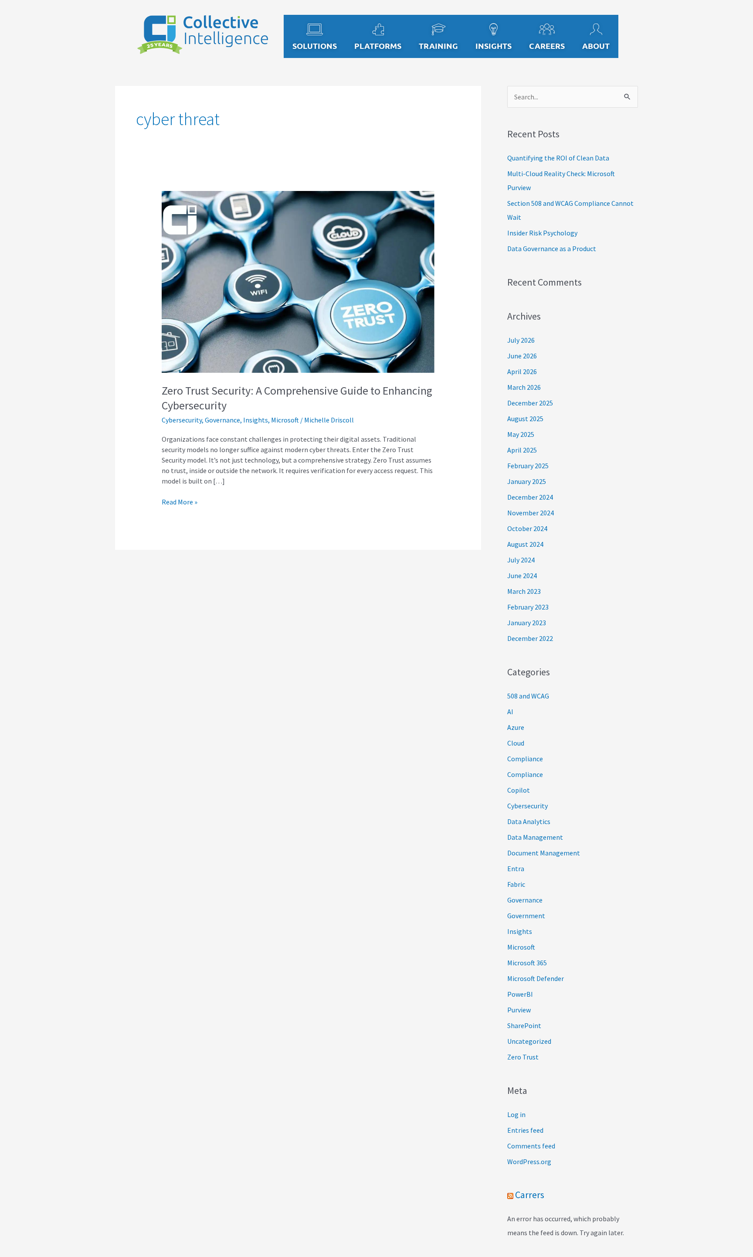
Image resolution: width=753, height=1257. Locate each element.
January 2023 (526, 622)
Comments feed (531, 1145)
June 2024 (522, 575)
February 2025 (528, 465)
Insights (255, 420)
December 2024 (530, 497)
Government (526, 915)
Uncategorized (529, 1041)
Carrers (529, 1195)
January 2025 (526, 481)
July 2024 (521, 559)
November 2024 (530, 512)
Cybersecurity (182, 420)
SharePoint (524, 1025)
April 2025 (522, 450)
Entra (515, 868)
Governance (222, 420)
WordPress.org (529, 1161)
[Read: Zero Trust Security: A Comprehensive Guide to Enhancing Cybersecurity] (298, 281)
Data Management (535, 837)
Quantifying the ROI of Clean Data (558, 157)
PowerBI (520, 994)
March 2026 (524, 387)
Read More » (179, 501)
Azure (515, 727)
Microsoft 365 (527, 962)
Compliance (525, 758)
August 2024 (525, 544)
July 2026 (521, 340)
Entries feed (525, 1130)
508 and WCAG (528, 696)
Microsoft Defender (535, 978)
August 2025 (525, 418)
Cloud (515, 743)
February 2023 (528, 607)
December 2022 (530, 638)
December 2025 (530, 403)
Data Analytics (528, 821)
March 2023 (524, 591)
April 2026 (522, 371)
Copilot (518, 790)
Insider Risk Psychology (542, 232)
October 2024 (527, 528)
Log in (516, 1114)
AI (510, 711)
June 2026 (522, 355)
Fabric (516, 884)
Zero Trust (523, 1057)
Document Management (543, 852)
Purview (519, 1009)
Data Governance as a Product (551, 248)
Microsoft (285, 420)
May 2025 (520, 434)
